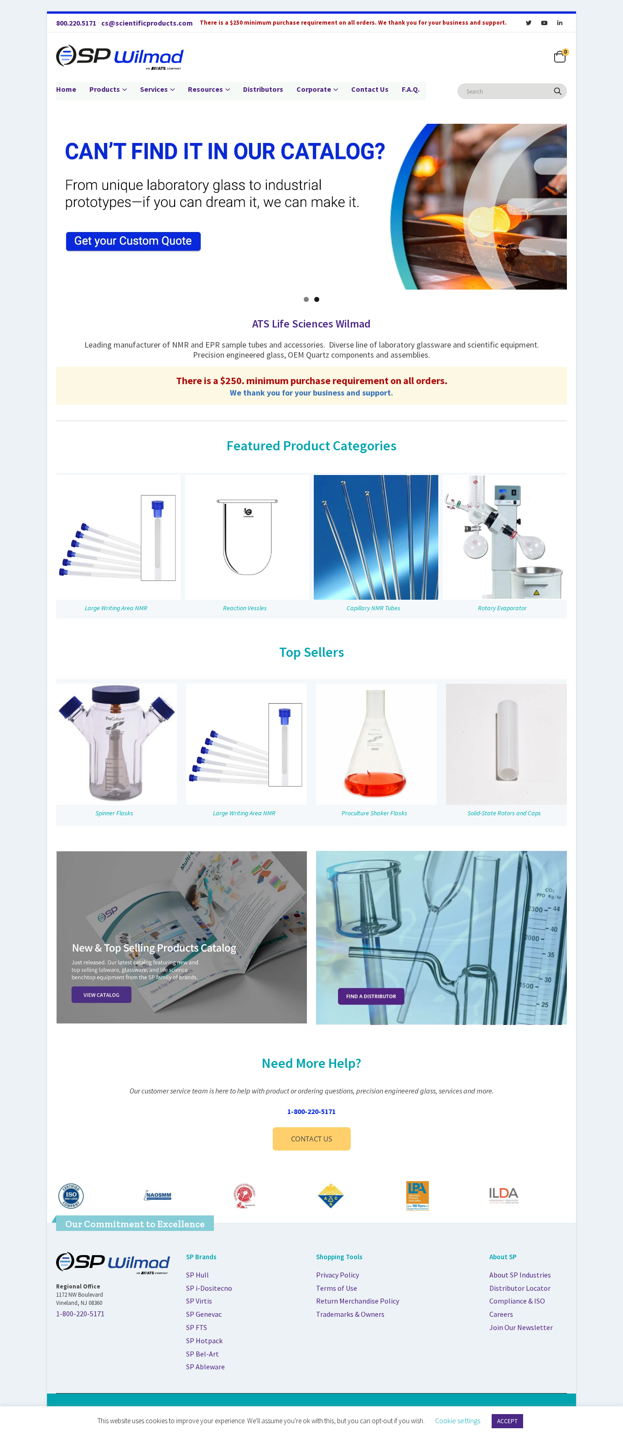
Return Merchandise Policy (357, 1300)
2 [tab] (316, 299)
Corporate (313, 89)
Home (66, 89)
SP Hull (197, 1274)
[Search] (558, 91)
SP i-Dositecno (209, 1288)
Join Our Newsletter (521, 1327)
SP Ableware (205, 1366)
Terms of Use (336, 1288)
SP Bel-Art (202, 1353)
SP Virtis (199, 1300)
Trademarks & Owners (350, 1314)
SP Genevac (204, 1314)
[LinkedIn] (559, 23)
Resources (205, 89)
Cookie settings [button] (457, 1420)
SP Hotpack (204, 1340)
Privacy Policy (337, 1274)
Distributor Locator (519, 1288)
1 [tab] (306, 299)
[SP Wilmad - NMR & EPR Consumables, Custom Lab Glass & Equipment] (120, 57)
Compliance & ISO (517, 1300)
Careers (501, 1314)
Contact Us (370, 89)
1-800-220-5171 (311, 1111)
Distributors (263, 89)
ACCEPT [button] (507, 1421)
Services (154, 89)
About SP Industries (520, 1274)
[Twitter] (528, 23)
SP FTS (196, 1327)
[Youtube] (544, 23)
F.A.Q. (411, 89)
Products (104, 89)
